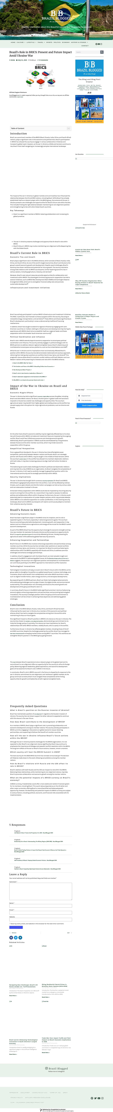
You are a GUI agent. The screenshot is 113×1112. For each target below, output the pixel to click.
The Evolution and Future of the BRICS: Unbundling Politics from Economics (33, 366)
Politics (57, 42)
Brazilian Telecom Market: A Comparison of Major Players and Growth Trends (87, 316)
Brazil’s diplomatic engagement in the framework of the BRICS (29, 376)
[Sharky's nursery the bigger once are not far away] (106, 1082)
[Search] (102, 52)
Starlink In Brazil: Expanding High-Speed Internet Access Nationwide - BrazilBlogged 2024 (37, 869)
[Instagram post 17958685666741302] (92, 1082)
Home (13, 42)
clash (14, 662)
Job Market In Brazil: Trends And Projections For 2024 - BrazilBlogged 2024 (33, 833)
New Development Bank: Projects (21, 369)
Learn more (20, 97)
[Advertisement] (40, 113)
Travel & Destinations (89, 464)
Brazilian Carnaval (89, 474)
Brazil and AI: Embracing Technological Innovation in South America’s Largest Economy (23, 1041)
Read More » (13, 995)
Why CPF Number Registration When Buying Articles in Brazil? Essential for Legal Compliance (89, 282)
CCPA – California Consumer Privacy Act (27, 1102)
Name (11, 903)
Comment (13, 882)
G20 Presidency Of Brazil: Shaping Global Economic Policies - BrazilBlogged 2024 (35, 860)
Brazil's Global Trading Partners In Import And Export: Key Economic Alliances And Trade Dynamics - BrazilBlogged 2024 (40, 850)
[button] (11, 937)
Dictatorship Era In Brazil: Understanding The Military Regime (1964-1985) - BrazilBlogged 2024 (38, 841)
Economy (66, 42)
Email (11, 910)
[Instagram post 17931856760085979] (63, 1082)
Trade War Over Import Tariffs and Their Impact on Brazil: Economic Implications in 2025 (56, 1039)
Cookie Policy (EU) (39, 1092)
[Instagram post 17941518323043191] (35, 1082)
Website (12, 917)
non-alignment (38, 714)
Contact (85, 46)
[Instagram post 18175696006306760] (21, 1082)
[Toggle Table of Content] (67, 128)
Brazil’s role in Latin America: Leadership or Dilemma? (27, 373)
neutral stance (23, 459)
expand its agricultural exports (24, 534)
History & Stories (78, 42)
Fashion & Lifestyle (89, 454)
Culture (20, 42)
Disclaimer (25, 1092)
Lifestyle (31, 42)
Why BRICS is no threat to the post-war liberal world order (28, 380)
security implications (48, 480)
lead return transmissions (16, 633)
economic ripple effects (44, 396)
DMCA (65, 1092)
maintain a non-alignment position (34, 621)
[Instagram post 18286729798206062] (7, 1082)
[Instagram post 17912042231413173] (49, 1082)
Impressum (13, 1092)
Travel (40, 42)
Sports (49, 42)
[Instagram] (101, 44)
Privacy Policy (17, 1097)
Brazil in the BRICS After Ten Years (22, 363)
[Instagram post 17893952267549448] (78, 1082)
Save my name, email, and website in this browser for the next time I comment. (37, 923)
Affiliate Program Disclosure (38, 1097)
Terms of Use (55, 1092)
